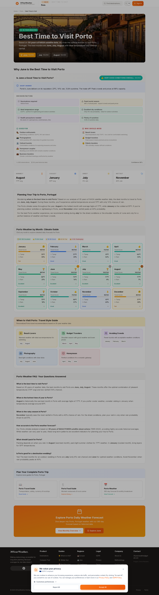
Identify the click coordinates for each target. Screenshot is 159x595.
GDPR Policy (117, 578)
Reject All (56, 587)
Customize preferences (45, 582)
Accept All (103, 587)
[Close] (123, 569)
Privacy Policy (104, 578)
